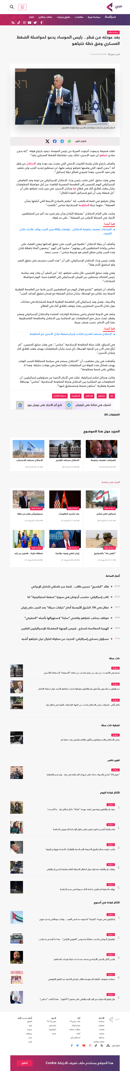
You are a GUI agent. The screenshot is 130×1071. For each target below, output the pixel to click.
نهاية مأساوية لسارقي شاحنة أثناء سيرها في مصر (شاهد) (87, 889)
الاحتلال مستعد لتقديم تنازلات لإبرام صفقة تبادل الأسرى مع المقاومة (71, 334)
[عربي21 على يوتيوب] (29, 22)
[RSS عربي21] (13, 22)
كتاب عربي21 (75, 1021)
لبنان (30, 1041)
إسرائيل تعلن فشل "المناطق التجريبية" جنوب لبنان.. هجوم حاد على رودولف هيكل (103, 514)
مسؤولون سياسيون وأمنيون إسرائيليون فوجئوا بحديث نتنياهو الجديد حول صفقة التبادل (79, 689)
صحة (54, 1033)
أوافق (25, 1063)
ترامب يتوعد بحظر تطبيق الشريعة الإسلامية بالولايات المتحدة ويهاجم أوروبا (80, 849)
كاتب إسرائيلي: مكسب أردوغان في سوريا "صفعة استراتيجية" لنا (68, 597)
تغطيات (101, 1025)
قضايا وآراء (76, 1025)
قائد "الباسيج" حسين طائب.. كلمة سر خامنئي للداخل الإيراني (70, 586)
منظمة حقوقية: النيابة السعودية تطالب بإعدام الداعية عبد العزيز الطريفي (81, 979)
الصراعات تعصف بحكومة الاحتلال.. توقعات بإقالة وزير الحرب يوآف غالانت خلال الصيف (66, 231)
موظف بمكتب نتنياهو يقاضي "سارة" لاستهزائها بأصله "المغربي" (66, 618)
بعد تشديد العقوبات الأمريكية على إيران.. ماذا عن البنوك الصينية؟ (65, 514)
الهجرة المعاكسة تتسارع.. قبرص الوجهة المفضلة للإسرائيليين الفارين (65, 628)
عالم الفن (52, 1025)
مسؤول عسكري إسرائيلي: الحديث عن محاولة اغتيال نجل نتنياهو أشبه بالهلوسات (65, 639)
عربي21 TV (51, 1021)
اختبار (31, 17)
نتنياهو (103, 155)
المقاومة (84, 205)
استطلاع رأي (75, 1037)
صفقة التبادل (60, 396)
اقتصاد (101, 1029)
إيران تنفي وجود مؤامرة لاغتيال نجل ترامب (67, 554)
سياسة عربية (94, 17)
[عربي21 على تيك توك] (18, 22)
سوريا (29, 1029)
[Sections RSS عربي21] (107, 1045)
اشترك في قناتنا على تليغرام (93, 405)
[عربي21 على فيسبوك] (41, 22)
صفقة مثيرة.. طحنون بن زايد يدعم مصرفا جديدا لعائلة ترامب (28, 554)
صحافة (101, 1037)
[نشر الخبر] (47, 141)
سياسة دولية (17, 17)
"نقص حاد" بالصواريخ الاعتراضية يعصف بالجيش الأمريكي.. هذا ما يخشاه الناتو (103, 554)
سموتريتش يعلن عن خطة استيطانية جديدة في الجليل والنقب (29, 514)
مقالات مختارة (74, 1029)
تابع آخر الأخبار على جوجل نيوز (44, 405)
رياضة (102, 1033)
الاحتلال (31, 163)
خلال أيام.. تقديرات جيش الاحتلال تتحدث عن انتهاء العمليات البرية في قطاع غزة (83, 705)
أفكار (78, 1033)
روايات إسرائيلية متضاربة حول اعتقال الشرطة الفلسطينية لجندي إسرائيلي (81, 869)
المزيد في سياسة (111, 482)
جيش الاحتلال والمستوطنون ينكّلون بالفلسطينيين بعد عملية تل (90, 740)
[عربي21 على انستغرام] (24, 22)
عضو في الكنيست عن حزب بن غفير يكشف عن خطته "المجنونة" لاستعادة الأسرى (82, 673)
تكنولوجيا (52, 1029)
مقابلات (79, 17)
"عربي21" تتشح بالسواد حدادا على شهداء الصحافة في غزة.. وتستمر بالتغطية (83, 775)
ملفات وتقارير (45, 17)
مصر (30, 1037)
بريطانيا (29, 1033)
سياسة (110, 17)
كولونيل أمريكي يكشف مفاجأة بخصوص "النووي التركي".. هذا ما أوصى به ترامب (77, 939)
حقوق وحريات (63, 17)
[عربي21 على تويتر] (35, 22)
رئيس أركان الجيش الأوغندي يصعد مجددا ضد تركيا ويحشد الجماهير (84, 959)
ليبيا (30, 1025)
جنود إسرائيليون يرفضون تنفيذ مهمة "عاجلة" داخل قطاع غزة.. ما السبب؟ (81, 809)
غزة (74, 188)
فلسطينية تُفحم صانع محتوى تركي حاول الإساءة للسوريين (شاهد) (84, 829)
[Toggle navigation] (22, 7)
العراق (29, 1021)
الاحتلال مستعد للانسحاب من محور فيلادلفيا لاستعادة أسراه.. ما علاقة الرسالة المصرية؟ (29, 461)
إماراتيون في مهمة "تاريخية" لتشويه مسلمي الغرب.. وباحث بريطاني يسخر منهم (77, 919)
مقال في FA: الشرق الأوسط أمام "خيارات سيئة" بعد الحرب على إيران (65, 607)
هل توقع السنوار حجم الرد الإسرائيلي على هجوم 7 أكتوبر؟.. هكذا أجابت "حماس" (77, 999)
